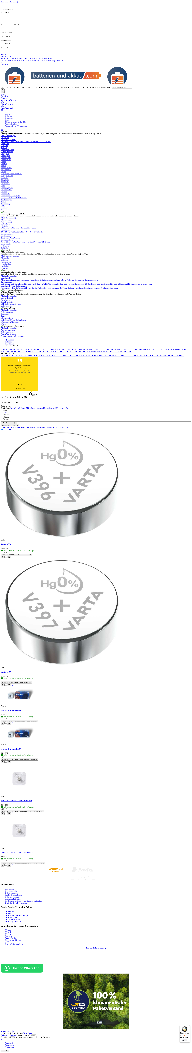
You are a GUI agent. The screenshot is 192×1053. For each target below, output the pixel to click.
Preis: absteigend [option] (50, 427)
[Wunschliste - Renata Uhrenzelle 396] (6, 723)
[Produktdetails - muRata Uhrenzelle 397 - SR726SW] (12, 865)
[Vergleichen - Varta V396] (9, 557)
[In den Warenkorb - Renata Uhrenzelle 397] (3, 762)
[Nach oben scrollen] (2, 1039)
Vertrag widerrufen (7, 1031)
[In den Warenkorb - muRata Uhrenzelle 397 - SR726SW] (3, 865)
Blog (2, 63)
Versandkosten (28, 1033)
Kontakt (4, 55)
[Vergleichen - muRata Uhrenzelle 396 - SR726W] (9, 813)
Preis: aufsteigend (37, 408)
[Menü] (188, 1026)
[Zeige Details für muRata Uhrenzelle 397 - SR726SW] (19, 844)
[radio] (3, 429)
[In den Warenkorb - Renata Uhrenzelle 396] (3, 723)
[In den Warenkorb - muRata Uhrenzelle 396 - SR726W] (3, 813)
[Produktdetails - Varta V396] (12, 557)
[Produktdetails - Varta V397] (12, 685)
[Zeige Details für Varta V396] (62, 536)
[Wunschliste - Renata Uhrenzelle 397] (6, 762)
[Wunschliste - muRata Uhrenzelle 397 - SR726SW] (6, 865)
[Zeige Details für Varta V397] (62, 664)
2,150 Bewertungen (19, 388)
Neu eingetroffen (62, 408)
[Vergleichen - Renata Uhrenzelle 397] (9, 762)
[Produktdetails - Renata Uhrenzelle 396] (12, 723)
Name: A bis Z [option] (15, 427)
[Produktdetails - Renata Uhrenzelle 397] (12, 762)
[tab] (9, 1043)
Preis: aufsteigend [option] (37, 427)
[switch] (184, 1040)
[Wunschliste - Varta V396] (6, 557)
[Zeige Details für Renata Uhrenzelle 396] (19, 702)
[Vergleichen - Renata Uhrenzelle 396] (9, 723)
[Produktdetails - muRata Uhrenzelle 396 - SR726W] (12, 813)
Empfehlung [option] (5, 427)
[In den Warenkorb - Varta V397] (3, 685)
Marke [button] (5, 413)
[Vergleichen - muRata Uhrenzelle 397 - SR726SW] (9, 865)
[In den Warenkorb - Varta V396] (3, 557)
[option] (7, 59)
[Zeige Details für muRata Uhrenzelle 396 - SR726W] (19, 792)
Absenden (5, 1051)
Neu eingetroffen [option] (62, 427)
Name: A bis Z (15, 408)
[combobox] (122, 87)
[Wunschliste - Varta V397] (6, 685)
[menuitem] (7, 114)
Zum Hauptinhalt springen (10, 2)
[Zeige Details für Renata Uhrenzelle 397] (19, 741)
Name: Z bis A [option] (26, 427)
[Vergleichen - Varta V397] (9, 685)
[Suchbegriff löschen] (3, 89)
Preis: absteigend (50, 408)
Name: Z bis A (26, 408)
